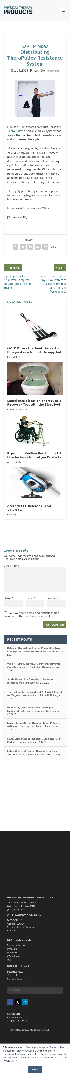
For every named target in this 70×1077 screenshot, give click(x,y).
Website (52, 598)
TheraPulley (15, 131)
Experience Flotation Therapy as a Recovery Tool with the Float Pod (34, 402)
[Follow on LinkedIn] (25, 1002)
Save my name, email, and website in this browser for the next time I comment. (31, 614)
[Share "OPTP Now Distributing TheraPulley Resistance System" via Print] (45, 246)
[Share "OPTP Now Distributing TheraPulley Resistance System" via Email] (37, 246)
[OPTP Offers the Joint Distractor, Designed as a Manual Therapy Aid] (35, 326)
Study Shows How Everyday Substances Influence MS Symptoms (30, 681)
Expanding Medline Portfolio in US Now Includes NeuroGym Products (34, 455)
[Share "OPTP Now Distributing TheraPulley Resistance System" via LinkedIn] (30, 246)
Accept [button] (35, 1069)
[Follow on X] (18, 1002)
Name (8, 598)
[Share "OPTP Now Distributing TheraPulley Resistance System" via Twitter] (23, 246)
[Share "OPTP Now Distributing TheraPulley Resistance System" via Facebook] (15, 246)
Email (30, 598)
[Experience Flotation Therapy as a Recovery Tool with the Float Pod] (35, 378)
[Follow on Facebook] (10, 1002)
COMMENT (11, 565)
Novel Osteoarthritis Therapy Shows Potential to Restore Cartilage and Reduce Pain (34, 724)
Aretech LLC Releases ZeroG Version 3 (29, 508)
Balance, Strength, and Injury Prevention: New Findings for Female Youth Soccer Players (34, 649)
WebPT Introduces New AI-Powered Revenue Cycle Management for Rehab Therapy (33, 665)
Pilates (34, 70)
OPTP (45, 208)
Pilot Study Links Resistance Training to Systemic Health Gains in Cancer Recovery (31, 709)
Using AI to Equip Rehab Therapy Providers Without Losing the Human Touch (32, 752)
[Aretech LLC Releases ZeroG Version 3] (35, 483)
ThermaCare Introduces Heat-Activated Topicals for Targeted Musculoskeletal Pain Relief (35, 693)
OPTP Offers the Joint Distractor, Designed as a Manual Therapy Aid (34, 350)
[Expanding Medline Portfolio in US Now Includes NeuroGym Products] (35, 431)
